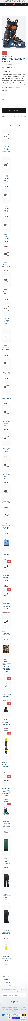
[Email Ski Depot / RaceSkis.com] (17, 1002)
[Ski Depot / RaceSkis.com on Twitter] (14, 1002)
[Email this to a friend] (25, 117)
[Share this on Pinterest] (21, 117)
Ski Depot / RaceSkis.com (13, 1007)
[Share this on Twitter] (14, 117)
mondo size (5, 90)
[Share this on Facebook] (18, 117)
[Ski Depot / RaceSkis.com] (14, 4)
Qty (3, 99)
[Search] (22, 4)
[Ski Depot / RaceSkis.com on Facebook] (11, 1002)
